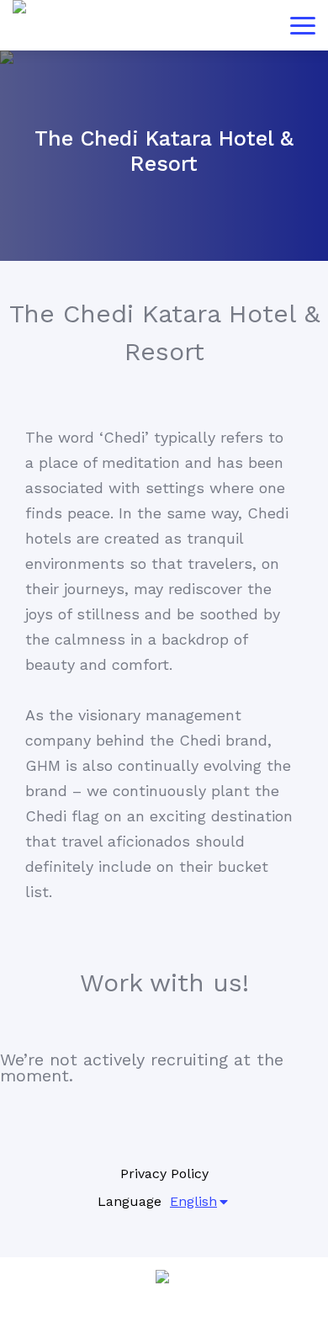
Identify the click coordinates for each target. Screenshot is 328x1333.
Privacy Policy (164, 1174)
